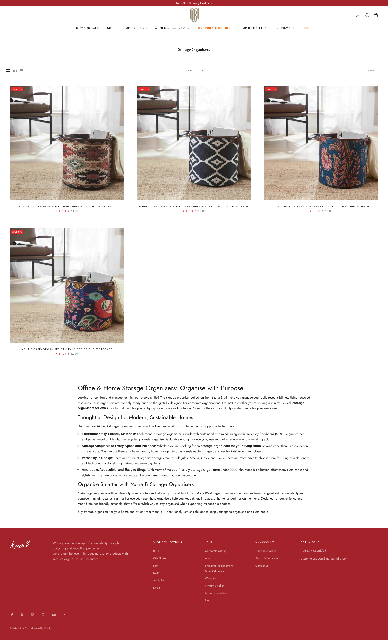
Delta (156, 573)
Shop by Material (253, 27)
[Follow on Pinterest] (43, 615)
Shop (111, 27)
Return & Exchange (266, 558)
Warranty (210, 578)
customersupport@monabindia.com (324, 558)
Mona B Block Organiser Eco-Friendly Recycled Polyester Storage (194, 206)
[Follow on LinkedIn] (64, 615)
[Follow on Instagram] (33, 615)
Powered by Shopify (41, 628)
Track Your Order (265, 551)
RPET (156, 551)
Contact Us (261, 566)
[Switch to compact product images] (21, 70)
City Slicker (160, 558)
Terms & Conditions (217, 593)
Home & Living (135, 27)
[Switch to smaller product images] (15, 70)
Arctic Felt (159, 580)
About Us (210, 558)
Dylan (156, 588)
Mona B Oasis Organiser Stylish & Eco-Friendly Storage (67, 349)
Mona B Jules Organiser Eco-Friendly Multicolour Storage (67, 206)
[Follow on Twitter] (22, 615)
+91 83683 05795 (313, 550)
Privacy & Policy (214, 586)
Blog (207, 600)
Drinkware (285, 27)
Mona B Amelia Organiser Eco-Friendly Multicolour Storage (321, 206)
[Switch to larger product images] (8, 70)
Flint (155, 566)
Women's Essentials (172, 27)
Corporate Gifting (215, 551)
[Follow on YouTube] (54, 615)
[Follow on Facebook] (12, 615)
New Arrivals (87, 27)
